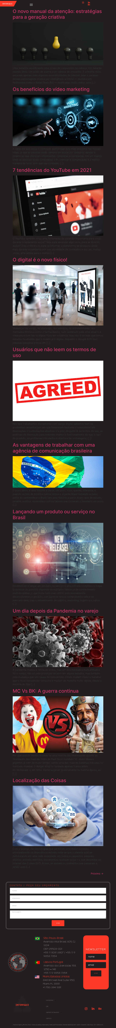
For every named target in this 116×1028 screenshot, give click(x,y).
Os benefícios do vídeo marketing (51, 89)
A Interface (49, 1000)
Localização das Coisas (39, 780)
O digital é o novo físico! (40, 260)
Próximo (97, 873)
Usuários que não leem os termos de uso (54, 352)
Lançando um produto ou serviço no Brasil (54, 514)
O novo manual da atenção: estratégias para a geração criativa (57, 14)
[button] (31, 4)
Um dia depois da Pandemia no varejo (55, 611)
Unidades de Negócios (52, 1012)
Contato (48, 1018)
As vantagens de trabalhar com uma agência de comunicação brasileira (54, 448)
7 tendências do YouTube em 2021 (52, 170)
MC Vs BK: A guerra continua (46, 691)
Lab (47, 1006)
